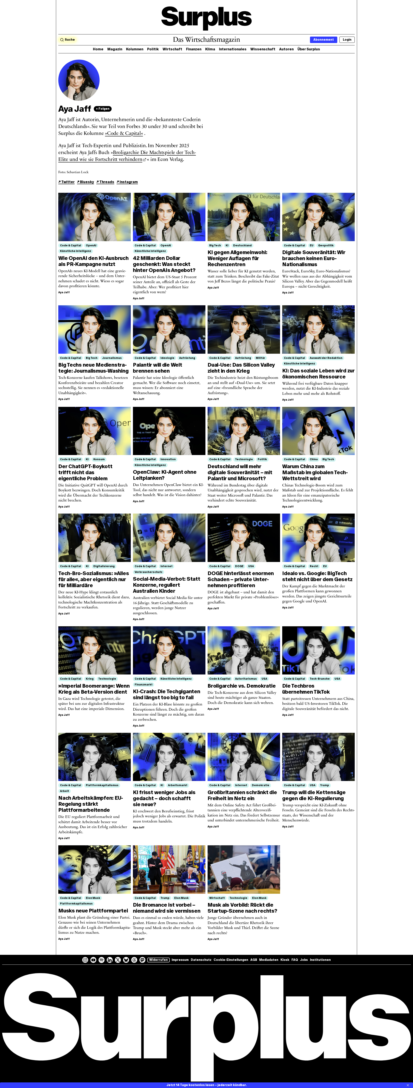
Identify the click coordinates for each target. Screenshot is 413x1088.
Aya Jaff (64, 292)
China (314, 459)
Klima (210, 49)
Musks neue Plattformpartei (93, 910)
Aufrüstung (187, 358)
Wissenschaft (262, 49)
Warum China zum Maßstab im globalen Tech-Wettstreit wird (315, 472)
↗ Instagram (127, 182)
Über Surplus (308, 49)
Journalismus (112, 358)
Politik (153, 49)
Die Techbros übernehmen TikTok (306, 689)
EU (311, 245)
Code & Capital (70, 245)
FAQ (294, 960)
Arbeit (64, 791)
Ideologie (167, 358)
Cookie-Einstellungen (231, 960)
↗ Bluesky (85, 182)
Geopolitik (326, 245)
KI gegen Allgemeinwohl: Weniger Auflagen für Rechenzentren (237, 258)
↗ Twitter (66, 182)
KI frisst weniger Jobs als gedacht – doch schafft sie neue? (164, 798)
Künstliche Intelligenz (75, 251)
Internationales (233, 49)
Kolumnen (134, 49)
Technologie (244, 459)
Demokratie (260, 785)
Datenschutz (201, 960)
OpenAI (91, 245)
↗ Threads (105, 182)
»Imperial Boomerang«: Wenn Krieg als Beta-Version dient (94, 689)
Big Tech (215, 245)
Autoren (286, 49)
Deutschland (242, 245)
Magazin (114, 49)
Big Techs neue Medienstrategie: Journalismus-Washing (93, 368)
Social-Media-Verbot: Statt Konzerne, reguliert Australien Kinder (166, 585)
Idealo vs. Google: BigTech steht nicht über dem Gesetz (317, 576)
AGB (253, 960)
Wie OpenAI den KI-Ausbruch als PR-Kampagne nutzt (93, 261)
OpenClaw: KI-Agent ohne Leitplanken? (164, 475)
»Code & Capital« (124, 133)
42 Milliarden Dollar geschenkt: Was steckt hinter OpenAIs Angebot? (164, 264)
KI (227, 245)
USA (251, 566)
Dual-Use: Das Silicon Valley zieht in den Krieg (241, 368)
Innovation (168, 459)
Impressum (180, 960)
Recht (314, 566)
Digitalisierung (104, 566)
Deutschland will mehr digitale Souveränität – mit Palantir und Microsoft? (240, 472)
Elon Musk (93, 898)
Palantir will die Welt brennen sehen (157, 368)
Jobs (304, 960)
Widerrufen (158, 960)
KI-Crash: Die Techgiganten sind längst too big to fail (166, 694)
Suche (70, 40)
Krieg (90, 678)
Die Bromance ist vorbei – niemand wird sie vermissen (166, 908)
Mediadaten (268, 960)
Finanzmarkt (144, 684)
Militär (260, 358)
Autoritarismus (246, 678)
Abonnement (323, 40)
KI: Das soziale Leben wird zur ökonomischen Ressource (318, 373)
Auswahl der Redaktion (326, 358)
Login (347, 40)
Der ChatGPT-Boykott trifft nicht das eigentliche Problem (85, 472)
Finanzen (193, 49)
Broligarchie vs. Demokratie (242, 686)
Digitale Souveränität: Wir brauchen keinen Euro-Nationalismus (313, 258)
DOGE (239, 566)
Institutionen (320, 960)
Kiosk (284, 960)
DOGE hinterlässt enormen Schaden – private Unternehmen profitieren (241, 579)
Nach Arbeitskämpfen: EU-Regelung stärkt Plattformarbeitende (90, 804)
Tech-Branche (320, 678)
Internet (166, 566)
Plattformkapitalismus (102, 785)
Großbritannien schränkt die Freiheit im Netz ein (242, 795)
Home (98, 49)
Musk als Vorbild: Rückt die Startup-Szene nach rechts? (242, 908)
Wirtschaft (172, 49)
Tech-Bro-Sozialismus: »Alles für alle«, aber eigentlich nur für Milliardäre (93, 579)
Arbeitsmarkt (177, 785)
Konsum (99, 459)
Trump (324, 785)
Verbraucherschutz (148, 572)
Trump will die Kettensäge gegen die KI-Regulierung (314, 795)
